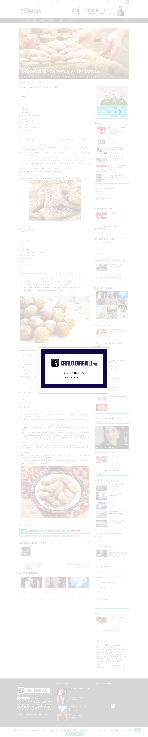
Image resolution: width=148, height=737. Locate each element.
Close (105, 391)
